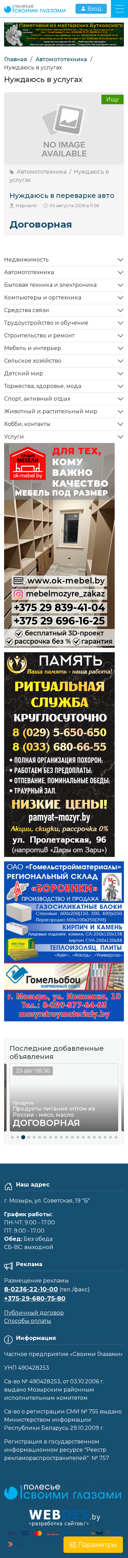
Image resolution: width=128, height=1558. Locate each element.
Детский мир (23, 373)
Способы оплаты (27, 1321)
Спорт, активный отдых (37, 398)
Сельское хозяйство (32, 361)
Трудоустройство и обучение (46, 323)
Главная (15, 59)
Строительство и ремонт (39, 335)
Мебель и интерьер (32, 348)
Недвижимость (26, 259)
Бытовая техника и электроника (50, 285)
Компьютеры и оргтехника (42, 297)
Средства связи (26, 310)
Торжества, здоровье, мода (42, 386)
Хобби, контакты (27, 424)
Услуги (14, 436)
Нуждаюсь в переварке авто (62, 195)
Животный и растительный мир (50, 411)
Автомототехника (61, 59)
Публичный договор (34, 1312)
